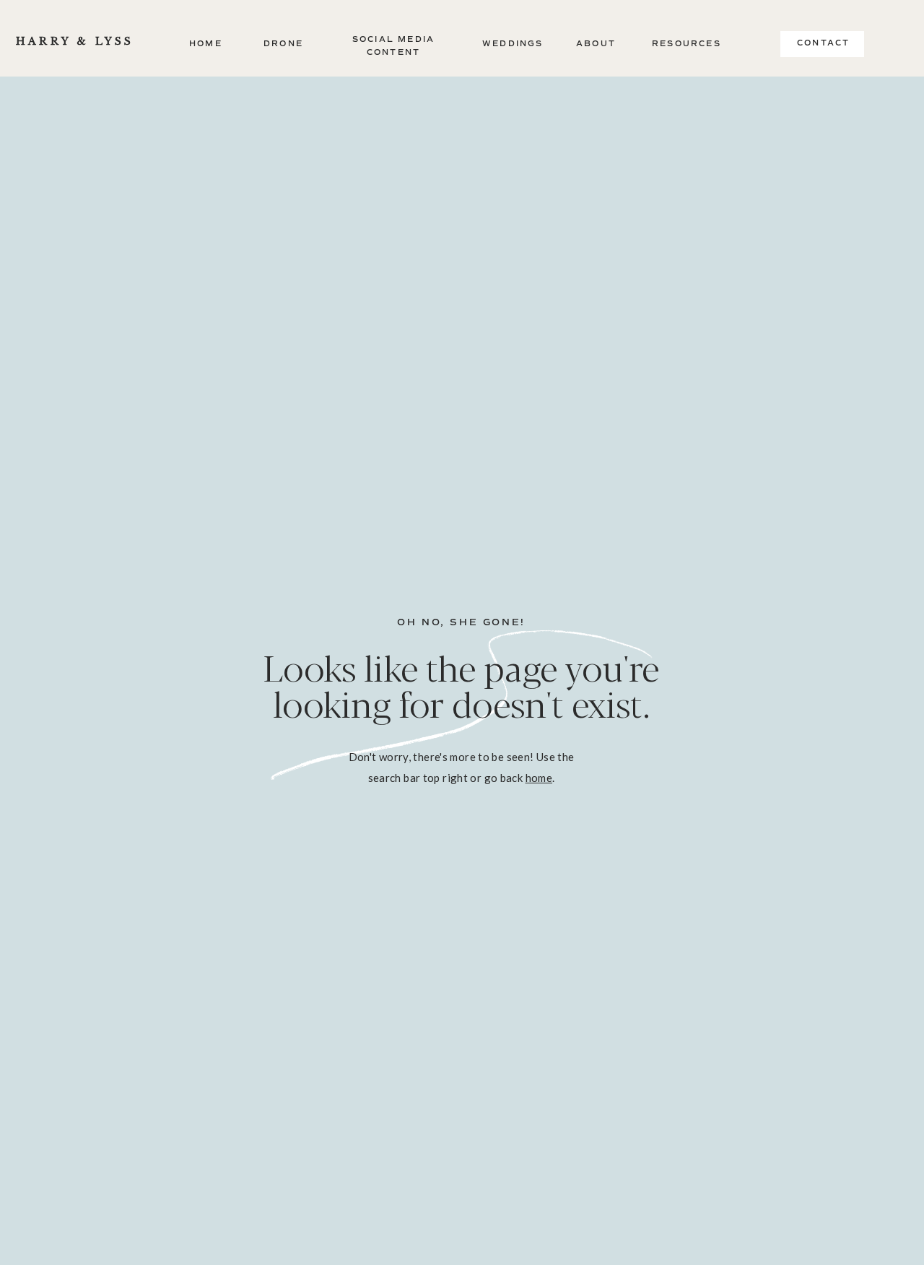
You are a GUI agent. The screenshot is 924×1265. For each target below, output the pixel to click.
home (539, 777)
